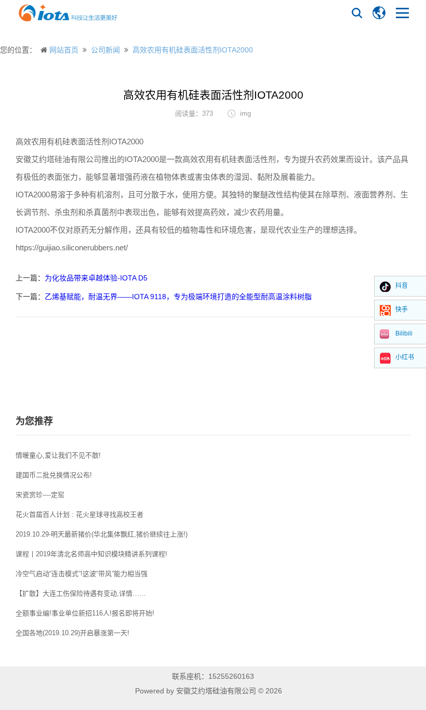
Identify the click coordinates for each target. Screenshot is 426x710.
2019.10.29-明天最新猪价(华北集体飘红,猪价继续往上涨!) (102, 534)
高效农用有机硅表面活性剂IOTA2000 (192, 50)
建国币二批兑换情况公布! (54, 475)
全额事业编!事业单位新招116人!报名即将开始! (85, 613)
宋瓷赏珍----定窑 (40, 495)
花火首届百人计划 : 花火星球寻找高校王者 (79, 514)
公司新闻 (105, 50)
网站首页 (63, 50)
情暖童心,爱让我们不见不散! (58, 455)
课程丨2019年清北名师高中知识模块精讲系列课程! (91, 554)
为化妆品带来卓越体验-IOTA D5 (96, 278)
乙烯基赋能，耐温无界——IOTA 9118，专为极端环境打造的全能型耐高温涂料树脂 (178, 296)
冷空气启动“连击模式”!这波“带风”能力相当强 (82, 574)
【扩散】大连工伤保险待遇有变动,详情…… (81, 593)
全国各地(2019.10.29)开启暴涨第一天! (72, 633)
